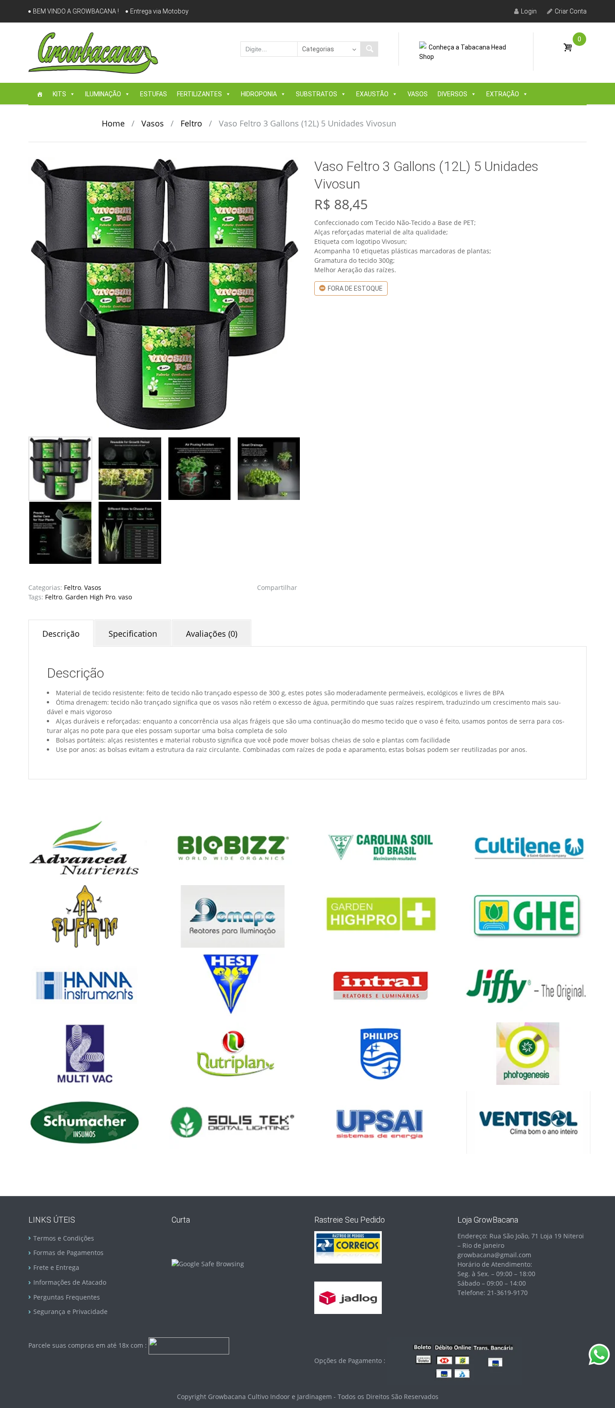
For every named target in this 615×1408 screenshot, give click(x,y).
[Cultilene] (528, 846)
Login (529, 11)
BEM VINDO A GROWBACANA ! (76, 11)
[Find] (369, 49)
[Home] (39, 94)
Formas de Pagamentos (68, 1252)
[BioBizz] (232, 846)
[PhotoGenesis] (528, 1052)
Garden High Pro (90, 597)
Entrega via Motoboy (159, 11)
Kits (59, 94)
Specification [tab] (133, 633)
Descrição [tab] (61, 633)
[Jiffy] (528, 984)
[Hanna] (85, 984)
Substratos (316, 94)
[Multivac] (85, 1052)
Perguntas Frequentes (66, 1297)
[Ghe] (528, 915)
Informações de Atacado (69, 1282)
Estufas (153, 94)
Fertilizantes (199, 94)
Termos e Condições (63, 1238)
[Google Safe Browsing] (208, 1263)
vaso (125, 597)
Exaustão (372, 94)
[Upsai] (380, 1121)
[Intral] (380, 984)
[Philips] (380, 1052)
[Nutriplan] (232, 1052)
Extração (502, 94)
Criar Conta (571, 11)
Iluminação (103, 94)
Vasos (417, 94)
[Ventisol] (528, 1121)
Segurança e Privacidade (70, 1311)
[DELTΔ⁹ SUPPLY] (85, 915)
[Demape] (232, 915)
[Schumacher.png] (85, 1121)
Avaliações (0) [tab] (211, 633)
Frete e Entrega (56, 1267)
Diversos (452, 94)
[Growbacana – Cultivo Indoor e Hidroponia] (93, 52)
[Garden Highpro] (380, 915)
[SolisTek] (232, 1121)
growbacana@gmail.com (494, 1255)
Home (113, 123)
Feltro (191, 123)
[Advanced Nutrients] (85, 846)
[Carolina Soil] (380, 846)
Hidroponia (259, 94)
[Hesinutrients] (232, 984)
